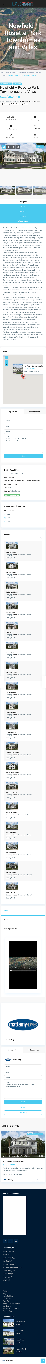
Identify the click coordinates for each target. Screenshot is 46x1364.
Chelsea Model (20, 1322)
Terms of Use (7, 1311)
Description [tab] (23, 202)
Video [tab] (6, 920)
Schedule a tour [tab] (34, 412)
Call (23, 1107)
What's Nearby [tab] (23, 221)
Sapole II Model (21, 1349)
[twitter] (10, 1241)
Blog (4, 1293)
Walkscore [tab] (22, 211)
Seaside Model (11, 852)
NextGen (6, 1261)
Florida (4, 75)
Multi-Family (7, 1258)
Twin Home (7, 1277)
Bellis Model (10, 612)
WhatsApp (23, 1112)
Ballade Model (11, 572)
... (27, 1170)
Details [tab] (23, 206)
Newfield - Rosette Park (12, 1156)
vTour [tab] (6, 911)
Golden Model (11, 732)
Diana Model (20, 1331)
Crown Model (10, 652)
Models (7, 535)
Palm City (8, 72)
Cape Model (10, 632)
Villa (10, 84)
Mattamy (10, 1039)
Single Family (7, 1264)
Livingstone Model (12, 752)
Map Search (7, 1298)
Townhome (4, 84)
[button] (27, 380)
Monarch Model (11, 812)
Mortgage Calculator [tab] (11, 929)
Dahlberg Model (11, 672)
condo (5, 1255)
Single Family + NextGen (11, 1267)
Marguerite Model (12, 772)
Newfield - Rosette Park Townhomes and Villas (27, 72)
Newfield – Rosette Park (13, 1162)
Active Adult (7, 1251)
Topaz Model (20, 1340)
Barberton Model (12, 592)
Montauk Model (11, 832)
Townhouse (7, 1274)
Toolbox (5, 1291)
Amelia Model (11, 552)
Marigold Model (11, 792)
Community (17, 84)
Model (15, 555)
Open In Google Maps (12, 495)
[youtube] (16, 1241)
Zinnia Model (10, 892)
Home (2, 72)
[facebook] (5, 1241)
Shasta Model (11, 872)
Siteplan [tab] (23, 216)
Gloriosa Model (11, 712)
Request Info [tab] (12, 412)
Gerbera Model (11, 692)
